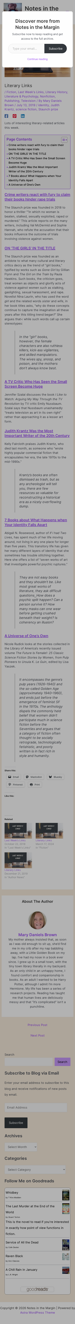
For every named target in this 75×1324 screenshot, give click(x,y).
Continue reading (37, 59)
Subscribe (55, 48)
